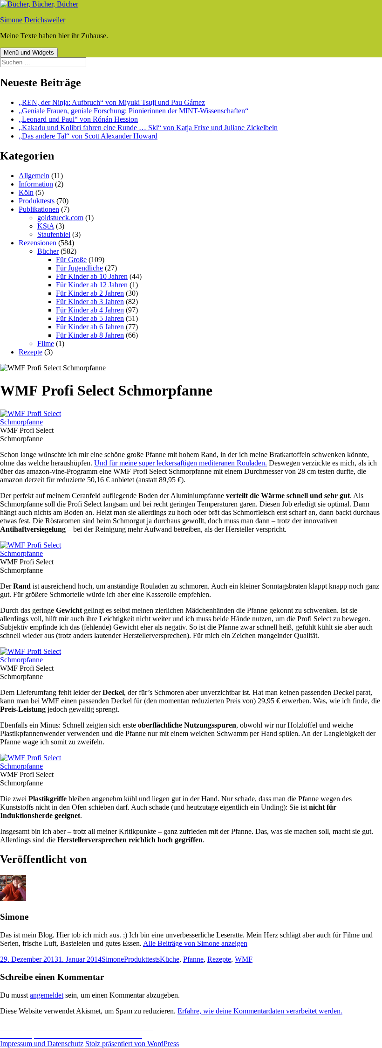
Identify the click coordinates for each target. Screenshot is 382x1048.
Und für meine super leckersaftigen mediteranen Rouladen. (180, 463)
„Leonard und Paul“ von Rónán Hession (78, 119)
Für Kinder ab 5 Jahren (90, 318)
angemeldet (46, 995)
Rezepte (30, 352)
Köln (26, 192)
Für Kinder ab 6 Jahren (90, 327)
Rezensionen (37, 243)
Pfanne (193, 959)
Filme (45, 343)
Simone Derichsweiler (32, 20)
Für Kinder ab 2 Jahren (90, 293)
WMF (243, 959)
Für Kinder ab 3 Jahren (90, 301)
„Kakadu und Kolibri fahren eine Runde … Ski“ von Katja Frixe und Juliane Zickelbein (148, 128)
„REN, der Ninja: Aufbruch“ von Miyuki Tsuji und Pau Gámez (112, 102)
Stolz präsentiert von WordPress (132, 1044)
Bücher (48, 251)
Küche (169, 959)
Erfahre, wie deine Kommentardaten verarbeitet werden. (259, 1011)
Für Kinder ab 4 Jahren (90, 310)
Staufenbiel (53, 234)
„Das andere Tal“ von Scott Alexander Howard (88, 136)
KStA (45, 226)
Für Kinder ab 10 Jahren (92, 276)
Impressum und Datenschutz (41, 1044)
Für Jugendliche (79, 268)
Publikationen (39, 209)
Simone (113, 959)
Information (36, 184)
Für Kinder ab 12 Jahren (92, 285)
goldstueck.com (60, 218)
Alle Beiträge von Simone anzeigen (195, 943)
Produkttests (37, 201)
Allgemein (34, 176)
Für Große (71, 260)
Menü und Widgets (29, 52)
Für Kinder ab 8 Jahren (90, 335)
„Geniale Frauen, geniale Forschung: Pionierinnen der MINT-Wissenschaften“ (133, 111)
